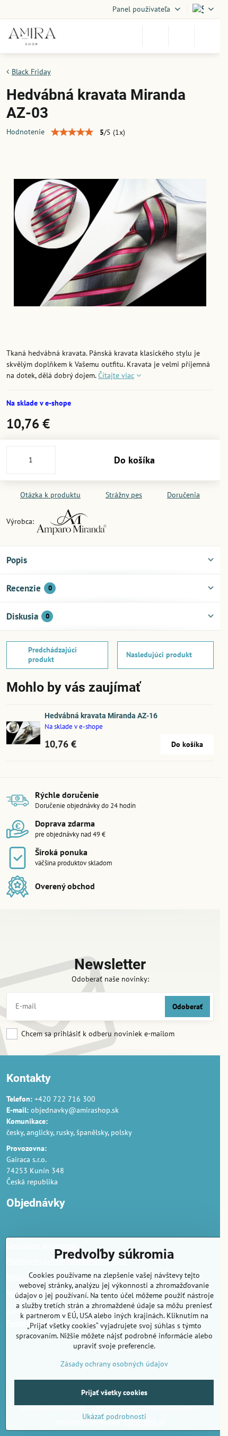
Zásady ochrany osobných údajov (114, 1364)
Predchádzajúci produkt (52, 654)
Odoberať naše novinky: (110, 979)
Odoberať (187, 1006)
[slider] (72, 132)
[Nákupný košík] (181, 36)
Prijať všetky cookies (114, 1392)
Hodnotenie (25, 131)
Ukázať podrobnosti (114, 1416)
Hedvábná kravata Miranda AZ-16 (101, 715)
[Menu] (207, 36)
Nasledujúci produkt (159, 654)
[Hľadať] (155, 36)
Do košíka (134, 460)
